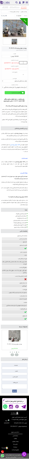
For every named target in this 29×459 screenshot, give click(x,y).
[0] (14, 42)
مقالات (15, 438)
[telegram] (23, 406)
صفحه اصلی (15, 436)
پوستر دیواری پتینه (14, 11)
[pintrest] (17, 406)
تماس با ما (15, 444)
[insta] (11, 406)
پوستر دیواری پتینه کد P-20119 (17, 48)
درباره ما (15, 447)
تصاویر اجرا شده (15, 450)
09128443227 (14, 426)
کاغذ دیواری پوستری (15, 144)
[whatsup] (5, 406)
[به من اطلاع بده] (6, 15)
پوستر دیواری (24, 11)
